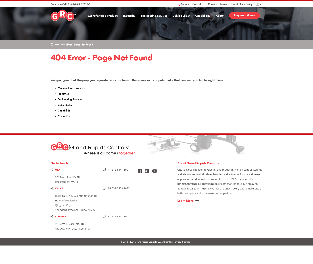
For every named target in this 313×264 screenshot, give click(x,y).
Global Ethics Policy (241, 4)
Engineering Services (154, 16)
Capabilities (202, 16)
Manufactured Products (103, 16)
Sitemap (186, 241)
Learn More (185, 200)
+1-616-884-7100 (118, 169)
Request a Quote (244, 15)
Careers (212, 4)
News (223, 4)
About (220, 16)
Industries (129, 16)
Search (185, 4)
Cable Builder (181, 16)
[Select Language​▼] (259, 4)
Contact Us (198, 4)
